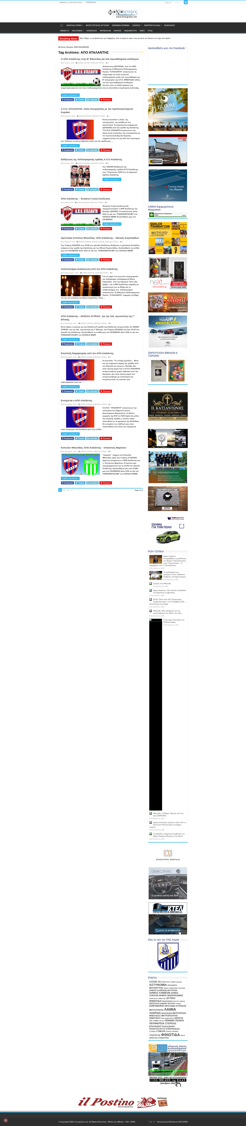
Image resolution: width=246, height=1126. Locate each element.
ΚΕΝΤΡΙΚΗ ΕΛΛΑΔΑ (152, 25)
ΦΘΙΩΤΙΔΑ (170, 1035)
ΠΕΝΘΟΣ (179, 1020)
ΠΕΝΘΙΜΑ (170, 1020)
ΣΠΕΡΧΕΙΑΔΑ (173, 1029)
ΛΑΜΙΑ (170, 1009)
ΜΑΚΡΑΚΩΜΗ (166, 1013)
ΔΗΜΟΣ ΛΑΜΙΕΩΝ (84, 242)
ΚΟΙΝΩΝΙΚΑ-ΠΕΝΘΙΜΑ (121, 25)
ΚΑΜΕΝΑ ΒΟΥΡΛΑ (167, 1003)
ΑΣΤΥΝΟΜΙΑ (158, 984)
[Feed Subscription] (142, 52)
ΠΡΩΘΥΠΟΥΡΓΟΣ (157, 1029)
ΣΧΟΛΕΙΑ (175, 1031)
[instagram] (170, 2)
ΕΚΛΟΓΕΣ (175, 1001)
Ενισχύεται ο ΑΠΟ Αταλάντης (76, 400)
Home (62, 47)
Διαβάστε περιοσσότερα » (70, 95)
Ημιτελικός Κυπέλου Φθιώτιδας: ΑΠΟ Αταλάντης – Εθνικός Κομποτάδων (100, 238)
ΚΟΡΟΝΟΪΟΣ (156, 1006)
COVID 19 (155, 981)
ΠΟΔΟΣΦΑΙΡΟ (168, 1026)
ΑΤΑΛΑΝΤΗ (172, 985)
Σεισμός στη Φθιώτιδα (162, 584)
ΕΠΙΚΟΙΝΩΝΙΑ (91, 2)
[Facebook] (165, 2)
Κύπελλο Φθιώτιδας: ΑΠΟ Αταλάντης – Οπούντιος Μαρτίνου (93, 447)
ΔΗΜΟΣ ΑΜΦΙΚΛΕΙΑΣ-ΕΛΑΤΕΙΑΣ (174, 988)
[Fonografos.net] (123, 13)
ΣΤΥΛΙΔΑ (152, 1031)
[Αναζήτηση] (186, 2)
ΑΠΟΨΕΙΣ (117, 31)
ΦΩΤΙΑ (182, 1035)
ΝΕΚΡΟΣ (179, 1018)
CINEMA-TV (64, 31)
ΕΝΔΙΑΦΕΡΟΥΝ (130, 31)
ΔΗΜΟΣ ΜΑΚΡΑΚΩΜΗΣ (171, 995)
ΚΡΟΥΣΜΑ (170, 1006)
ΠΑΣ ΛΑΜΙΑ (153, 1021)
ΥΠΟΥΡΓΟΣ (155, 1035)
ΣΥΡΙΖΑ (168, 1031)
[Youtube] (168, 2)
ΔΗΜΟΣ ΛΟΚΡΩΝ (84, 63)
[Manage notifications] (6, 1120)
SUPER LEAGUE (176, 982)
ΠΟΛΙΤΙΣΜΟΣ (77, 31)
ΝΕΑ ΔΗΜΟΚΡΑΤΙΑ (167, 1018)
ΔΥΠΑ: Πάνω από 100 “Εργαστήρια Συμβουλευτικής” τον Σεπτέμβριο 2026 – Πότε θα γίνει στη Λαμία (167, 601)
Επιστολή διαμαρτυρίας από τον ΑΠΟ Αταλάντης (87, 353)
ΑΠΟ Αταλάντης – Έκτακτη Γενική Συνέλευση (85, 198)
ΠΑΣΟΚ (161, 1021)
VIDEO (142, 31)
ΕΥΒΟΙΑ (182, 1001)
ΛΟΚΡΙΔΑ (155, 1013)
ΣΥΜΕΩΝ (160, 1031)
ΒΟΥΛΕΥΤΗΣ (156, 988)
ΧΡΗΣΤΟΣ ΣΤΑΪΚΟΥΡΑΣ (159, 1038)
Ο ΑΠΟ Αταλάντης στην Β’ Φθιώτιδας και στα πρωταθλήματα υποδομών (100, 59)
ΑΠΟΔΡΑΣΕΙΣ (91, 31)
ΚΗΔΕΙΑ (178, 1003)
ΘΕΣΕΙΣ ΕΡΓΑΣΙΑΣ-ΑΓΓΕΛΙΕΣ (97, 25)
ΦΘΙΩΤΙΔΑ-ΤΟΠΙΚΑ (74, 25)
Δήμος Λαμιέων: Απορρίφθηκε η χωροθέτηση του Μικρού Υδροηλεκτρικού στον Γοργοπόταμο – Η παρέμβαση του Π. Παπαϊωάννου (167, 560)
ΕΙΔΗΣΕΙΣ (136, 25)
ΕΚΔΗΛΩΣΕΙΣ (169, 25)
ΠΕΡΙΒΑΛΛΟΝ (105, 31)
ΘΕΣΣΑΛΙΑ (154, 1003)
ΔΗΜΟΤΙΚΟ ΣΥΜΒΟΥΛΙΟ (157, 998)
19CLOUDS (183, 1122)
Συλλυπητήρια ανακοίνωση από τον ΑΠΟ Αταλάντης (89, 269)
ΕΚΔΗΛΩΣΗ (167, 1001)
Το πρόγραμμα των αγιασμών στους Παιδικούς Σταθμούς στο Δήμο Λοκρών (109, 38)
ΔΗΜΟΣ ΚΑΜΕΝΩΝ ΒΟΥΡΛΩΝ (163, 990)
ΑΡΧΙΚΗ (61, 25)
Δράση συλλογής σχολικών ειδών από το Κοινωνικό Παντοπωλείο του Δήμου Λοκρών (167, 824)
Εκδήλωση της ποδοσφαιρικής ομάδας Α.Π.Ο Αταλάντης (91, 159)
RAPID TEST (165, 982)
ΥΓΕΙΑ (149, 31)
